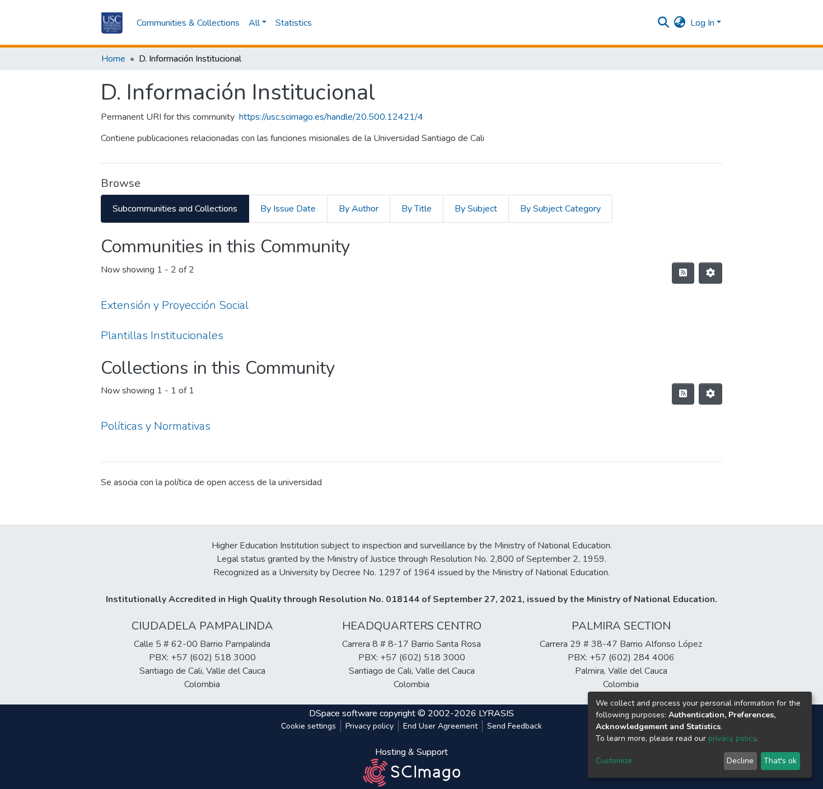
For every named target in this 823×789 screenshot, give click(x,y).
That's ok (780, 760)
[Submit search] (664, 23)
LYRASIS (496, 713)
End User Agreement (440, 726)
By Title (416, 209)
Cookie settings (308, 726)
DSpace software (343, 713)
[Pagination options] (710, 273)
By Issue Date (288, 209)
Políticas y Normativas (156, 426)
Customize (614, 760)
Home (113, 59)
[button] (680, 23)
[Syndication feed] (683, 273)
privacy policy (732, 738)
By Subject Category (560, 209)
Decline (740, 760)
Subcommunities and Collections (175, 209)
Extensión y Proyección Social (175, 305)
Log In (702, 23)
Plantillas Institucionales (162, 335)
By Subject (476, 209)
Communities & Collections (188, 23)
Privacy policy (369, 726)
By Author (358, 209)
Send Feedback (514, 726)
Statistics (293, 23)
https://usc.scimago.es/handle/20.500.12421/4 (331, 117)
